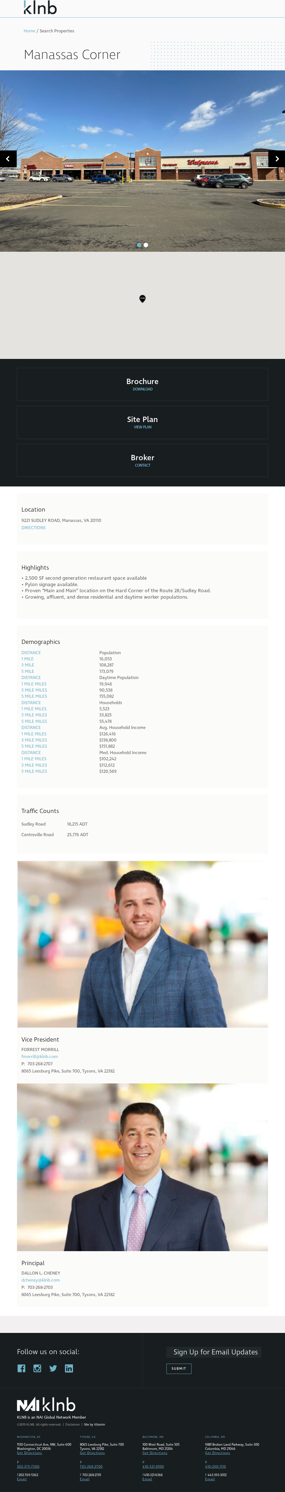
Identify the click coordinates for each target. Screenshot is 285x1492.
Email (22, 1479)
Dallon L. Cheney (40, 1273)
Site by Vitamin (94, 1425)
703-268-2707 (40, 1064)
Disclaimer (72, 1425)
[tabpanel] (142, 161)
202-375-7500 (28, 1467)
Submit (179, 1368)
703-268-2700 (91, 1467)
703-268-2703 (40, 1287)
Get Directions (29, 1453)
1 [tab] (139, 245)
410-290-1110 (215, 1467)
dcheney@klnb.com (40, 1280)
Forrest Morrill (40, 1050)
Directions (33, 528)
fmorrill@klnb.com (39, 1057)
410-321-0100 (153, 1467)
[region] (142, 303)
